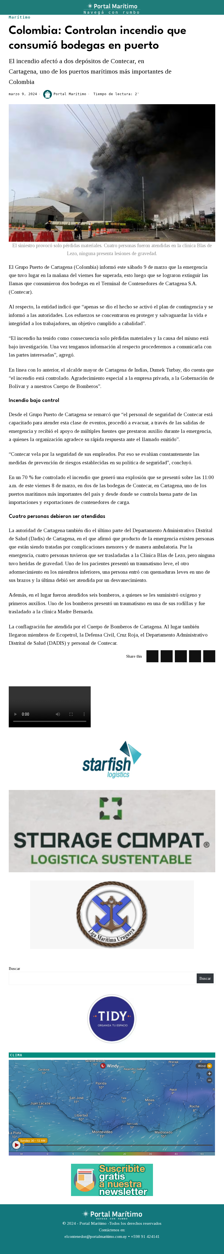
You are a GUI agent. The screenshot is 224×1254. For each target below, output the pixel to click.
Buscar (14, 968)
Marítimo (20, 17)
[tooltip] (152, 656)
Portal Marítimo (70, 94)
